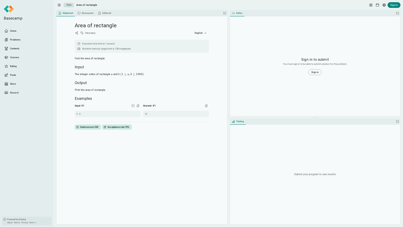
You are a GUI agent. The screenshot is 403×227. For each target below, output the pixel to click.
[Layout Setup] (371, 5)
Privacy (24, 222)
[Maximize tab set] (224, 13)
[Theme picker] (377, 5)
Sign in (394, 5)
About (10, 222)
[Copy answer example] (206, 105)
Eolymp (22, 219)
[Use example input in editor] (133, 105)
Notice (17, 222)
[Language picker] (384, 5)
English (199, 33)
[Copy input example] (138, 105)
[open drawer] (59, 5)
